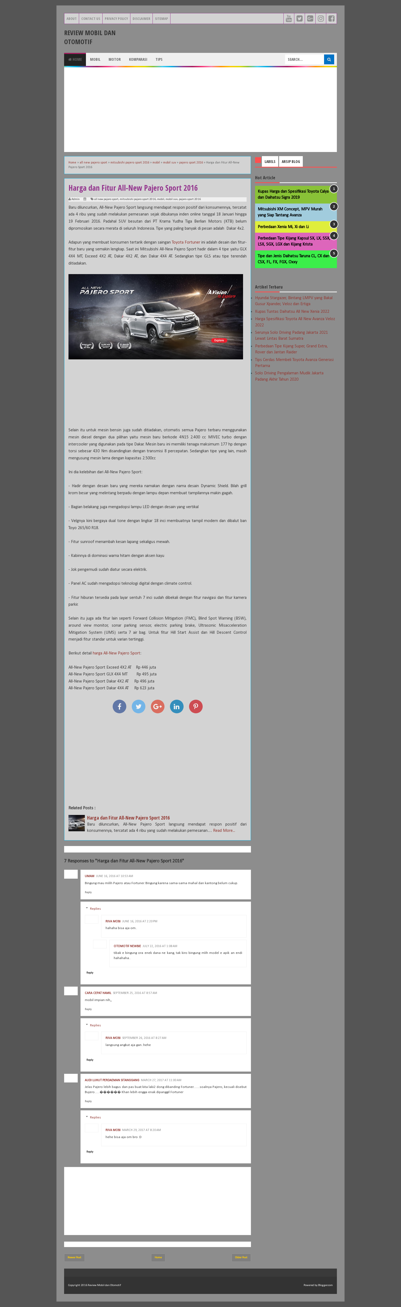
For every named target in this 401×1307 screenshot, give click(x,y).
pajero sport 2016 (190, 199)
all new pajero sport (106, 199)
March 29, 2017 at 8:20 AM (141, 1130)
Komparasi (138, 59)
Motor (115, 59)
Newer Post (74, 1257)
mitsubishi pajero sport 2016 (138, 199)
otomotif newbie (127, 946)
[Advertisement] (200, 109)
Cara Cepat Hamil (98, 993)
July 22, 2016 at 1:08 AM (160, 946)
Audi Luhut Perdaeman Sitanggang (112, 1080)
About (72, 18)
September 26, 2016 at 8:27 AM (144, 1038)
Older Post (241, 1257)
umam (89, 876)
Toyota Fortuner (186, 242)
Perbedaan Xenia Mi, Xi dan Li (283, 227)
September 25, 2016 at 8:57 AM (135, 993)
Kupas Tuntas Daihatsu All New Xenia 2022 (292, 312)
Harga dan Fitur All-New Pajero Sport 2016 (128, 817)
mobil (160, 199)
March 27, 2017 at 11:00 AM (161, 1080)
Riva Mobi (113, 921)
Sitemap (161, 18)
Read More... (224, 831)
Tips (159, 59)
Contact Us (90, 18)
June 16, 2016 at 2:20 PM (139, 921)
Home (77, 59)
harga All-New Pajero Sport (116, 653)
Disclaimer (141, 18)
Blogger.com (325, 1285)
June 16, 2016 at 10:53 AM (114, 876)
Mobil (95, 59)
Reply (88, 892)
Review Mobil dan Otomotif (90, 37)
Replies (95, 908)
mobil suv (172, 199)
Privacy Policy (116, 18)
